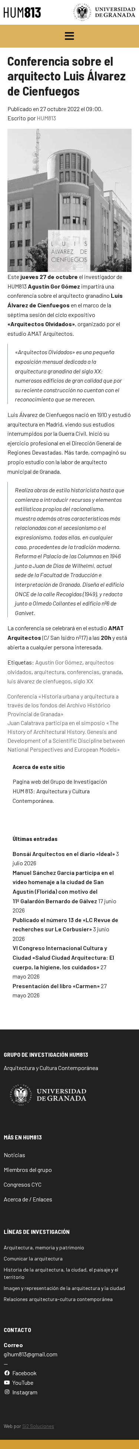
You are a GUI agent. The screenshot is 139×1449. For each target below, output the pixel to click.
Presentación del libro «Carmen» (56, 985)
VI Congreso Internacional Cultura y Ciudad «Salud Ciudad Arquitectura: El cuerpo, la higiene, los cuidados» (63, 957)
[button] (69, 36)
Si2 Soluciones (38, 1426)
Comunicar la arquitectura (33, 1258)
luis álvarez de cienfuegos (39, 680)
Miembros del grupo (28, 1169)
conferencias (83, 671)
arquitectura (49, 671)
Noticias (14, 1154)
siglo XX (83, 680)
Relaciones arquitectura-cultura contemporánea (58, 1299)
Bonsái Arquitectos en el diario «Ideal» (64, 853)
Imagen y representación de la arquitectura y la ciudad (64, 1288)
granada (112, 671)
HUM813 (46, 117)
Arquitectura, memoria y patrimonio (44, 1247)
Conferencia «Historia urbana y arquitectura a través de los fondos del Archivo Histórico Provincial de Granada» (63, 705)
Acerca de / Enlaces (28, 1199)
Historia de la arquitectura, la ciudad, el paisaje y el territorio (61, 1273)
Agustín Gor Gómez (58, 662)
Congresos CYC (23, 1184)
